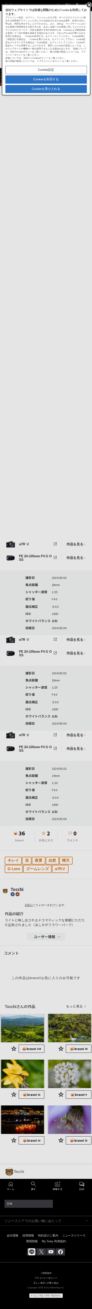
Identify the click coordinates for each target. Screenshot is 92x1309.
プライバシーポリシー (50, 61)
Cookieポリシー (40, 58)
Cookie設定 (46, 69)
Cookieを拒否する (46, 79)
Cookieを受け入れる (46, 89)
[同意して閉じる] (88, 4)
